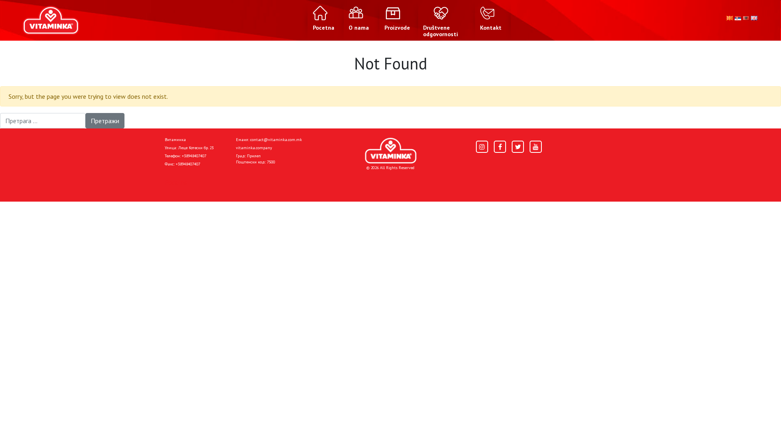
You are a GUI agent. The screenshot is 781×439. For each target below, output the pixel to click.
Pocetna (176, 182)
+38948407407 (194, 156)
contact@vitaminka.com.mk (276, 139)
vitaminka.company (254, 147)
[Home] (390, 151)
